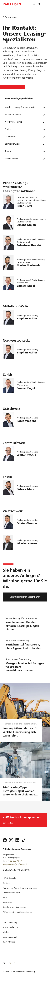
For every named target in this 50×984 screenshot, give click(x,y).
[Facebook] (5, 840)
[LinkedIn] (17, 840)
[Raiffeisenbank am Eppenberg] (12, 4)
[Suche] (39, 4)
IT (14, 963)
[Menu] (45, 4)
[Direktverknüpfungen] (34, 4)
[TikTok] (24, 840)
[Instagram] (11, 840)
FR (10, 963)
